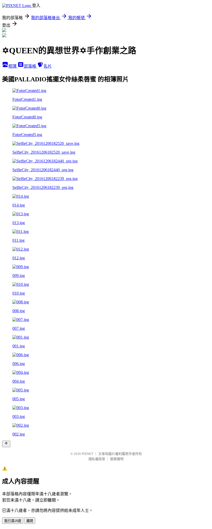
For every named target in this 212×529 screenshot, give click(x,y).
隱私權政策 (96, 459)
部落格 (30, 66)
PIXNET (87, 454)
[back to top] (6, 444)
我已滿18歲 (12, 521)
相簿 (13, 66)
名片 (47, 66)
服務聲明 (117, 459)
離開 (29, 521)
